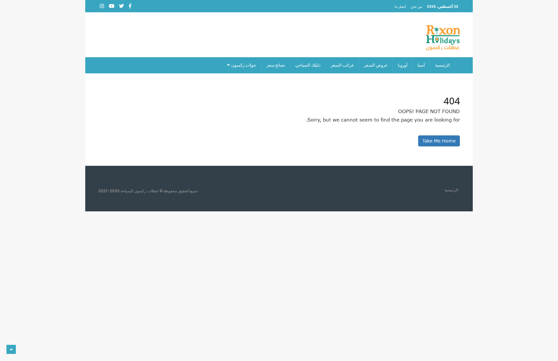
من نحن (416, 6)
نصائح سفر (275, 65)
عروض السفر (376, 65)
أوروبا (403, 65)
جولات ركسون (243, 65)
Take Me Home (439, 140)
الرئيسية (442, 65)
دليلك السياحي (308, 65)
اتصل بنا (400, 6)
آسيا (421, 65)
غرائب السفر (342, 65)
